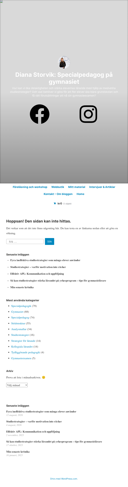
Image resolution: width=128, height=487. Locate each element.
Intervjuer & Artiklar (102, 187)
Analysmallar (18, 329)
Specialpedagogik (21, 306)
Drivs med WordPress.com (63, 478)
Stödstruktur (18, 323)
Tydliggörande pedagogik (25, 352)
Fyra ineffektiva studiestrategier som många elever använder (45, 260)
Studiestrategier (20, 335)
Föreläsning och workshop (30, 187)
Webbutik (57, 187)
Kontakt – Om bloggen (58, 194)
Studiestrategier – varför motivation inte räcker (38, 267)
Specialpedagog (20, 317)
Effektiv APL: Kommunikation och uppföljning (37, 274)
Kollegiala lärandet (22, 346)
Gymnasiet (17, 311)
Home (80, 194)
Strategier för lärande (23, 341)
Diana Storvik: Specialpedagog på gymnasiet (64, 78)
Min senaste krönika (22, 287)
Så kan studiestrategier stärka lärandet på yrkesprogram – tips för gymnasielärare (58, 280)
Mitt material (76, 187)
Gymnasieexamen (21, 358)
